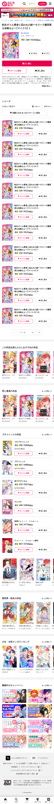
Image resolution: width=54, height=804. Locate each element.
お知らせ (44, 763)
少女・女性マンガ (27, 36)
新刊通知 (34, 53)
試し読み (41, 71)
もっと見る (46, 391)
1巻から (37, 106)
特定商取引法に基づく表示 (27, 774)
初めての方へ (8, 763)
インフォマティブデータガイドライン (24, 770)
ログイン (32, 4)
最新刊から (48, 106)
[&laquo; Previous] (15, 332)
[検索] (24, 3)
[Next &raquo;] (39, 332)
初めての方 (37, 802)
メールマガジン (42, 758)
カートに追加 (15, 71)
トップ (5, 802)
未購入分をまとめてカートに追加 (26, 113)
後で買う (47, 53)
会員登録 (42, 4)
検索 (16, 802)
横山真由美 (25, 33)
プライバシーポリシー (30, 767)
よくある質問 (20, 763)
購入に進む (27, 63)
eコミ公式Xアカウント (17, 758)
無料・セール (49, 802)
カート (27, 802)
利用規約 (14, 767)
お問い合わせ (33, 763)
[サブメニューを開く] (50, 3)
